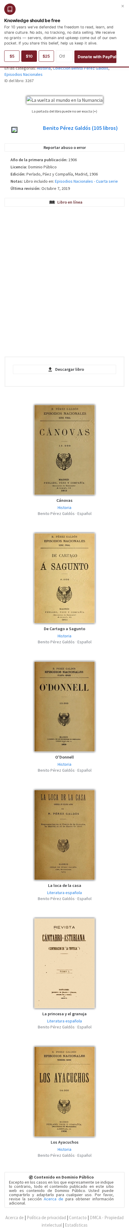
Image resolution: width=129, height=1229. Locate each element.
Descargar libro (69, 369)
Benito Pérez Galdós (80, 128)
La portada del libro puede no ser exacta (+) (64, 111)
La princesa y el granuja (64, 1013)
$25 (46, 56)
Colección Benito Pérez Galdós (80, 68)
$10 (29, 56)
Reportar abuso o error (65, 147)
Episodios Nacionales (23, 74)
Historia (44, 68)
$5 (12, 56)
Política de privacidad (46, 1217)
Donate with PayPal (97, 56)
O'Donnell (64, 757)
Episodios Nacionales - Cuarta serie (86, 181)
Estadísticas (76, 1225)
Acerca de (53, 1199)
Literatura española (64, 892)
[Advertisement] (64, 283)
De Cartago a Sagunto (64, 628)
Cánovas (64, 500)
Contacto (78, 1217)
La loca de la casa (64, 885)
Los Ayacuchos (65, 1142)
